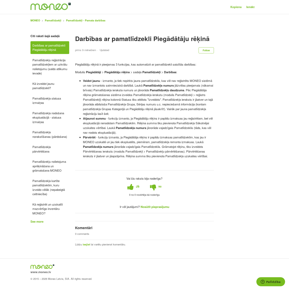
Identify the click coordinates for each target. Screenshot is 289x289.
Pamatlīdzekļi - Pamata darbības (85, 20)
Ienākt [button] (250, 7)
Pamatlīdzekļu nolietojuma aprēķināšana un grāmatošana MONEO (49, 165)
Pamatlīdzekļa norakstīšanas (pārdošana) (49, 134)
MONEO (35, 20)
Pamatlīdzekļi (53, 20)
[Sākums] (50, 9)
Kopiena (236, 7)
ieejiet (86, 244)
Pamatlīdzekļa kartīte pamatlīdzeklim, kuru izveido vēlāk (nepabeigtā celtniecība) (48, 187)
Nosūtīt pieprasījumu (155, 207)
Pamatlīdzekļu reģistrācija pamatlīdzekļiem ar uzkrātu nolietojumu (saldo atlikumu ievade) (49, 66)
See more (36, 221)
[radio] (133, 186)
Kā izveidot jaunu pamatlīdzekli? (43, 85)
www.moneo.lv (40, 272)
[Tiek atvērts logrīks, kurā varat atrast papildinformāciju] (270, 282)
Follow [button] (206, 50)
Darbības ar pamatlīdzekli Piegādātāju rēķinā (48, 47)
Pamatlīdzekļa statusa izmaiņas (46, 100)
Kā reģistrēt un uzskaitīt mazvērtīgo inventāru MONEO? (47, 208)
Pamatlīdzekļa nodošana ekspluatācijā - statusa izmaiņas (48, 117)
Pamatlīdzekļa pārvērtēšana (41, 149)
